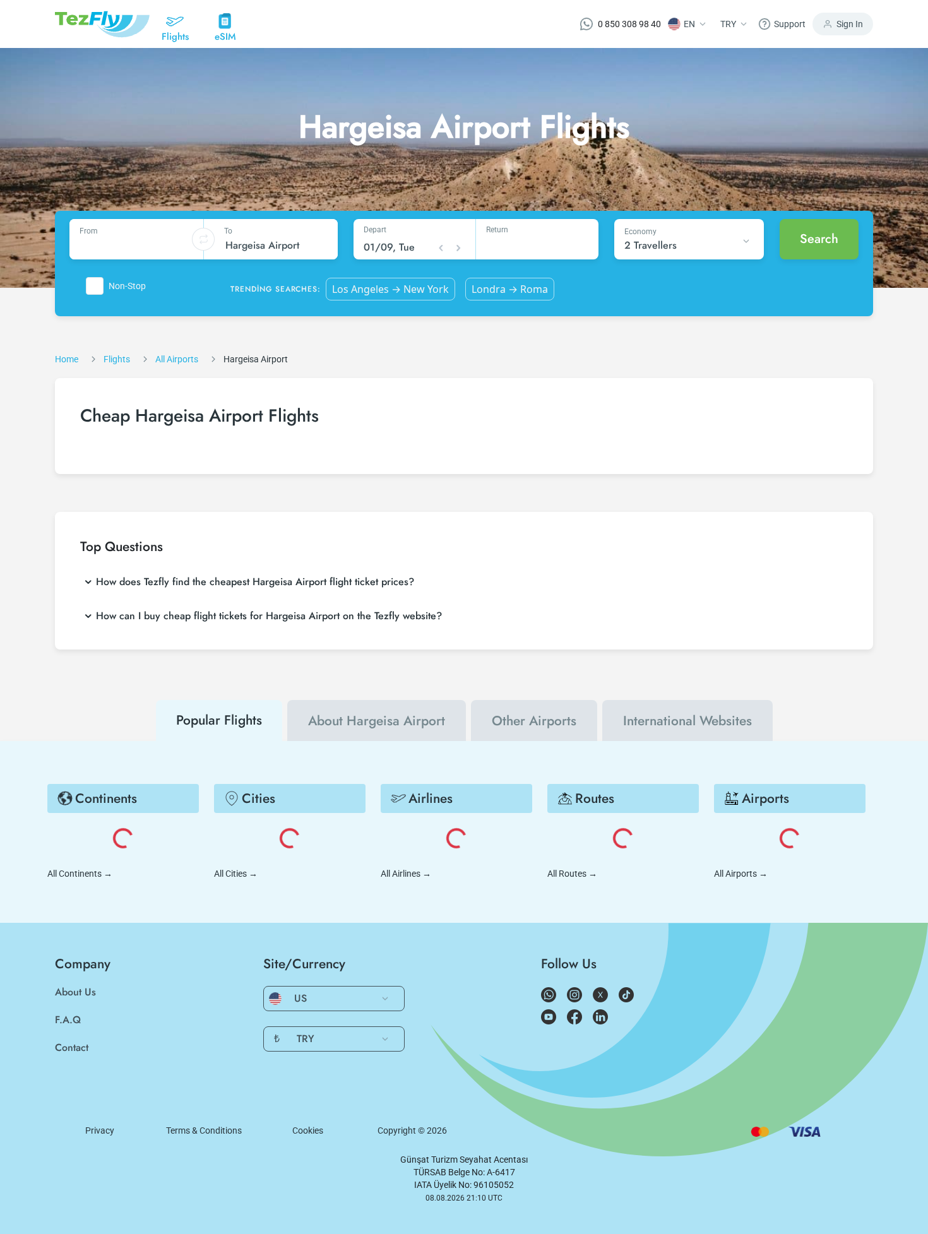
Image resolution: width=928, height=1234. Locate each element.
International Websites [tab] (687, 720)
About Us (75, 992)
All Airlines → (406, 874)
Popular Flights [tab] (219, 720)
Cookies (307, 1130)
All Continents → (79, 874)
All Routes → (572, 874)
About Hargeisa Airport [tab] (376, 720)
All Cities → (236, 874)
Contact (71, 1047)
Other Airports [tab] (534, 720)
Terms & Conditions (204, 1130)
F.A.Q (68, 1019)
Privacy (99, 1130)
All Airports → (741, 874)
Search (819, 239)
